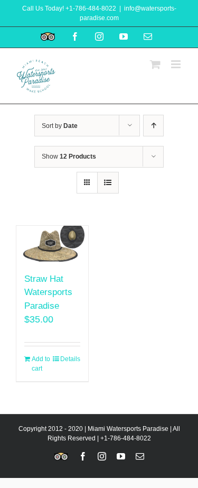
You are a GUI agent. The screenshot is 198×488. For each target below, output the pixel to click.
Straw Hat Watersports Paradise (48, 292)
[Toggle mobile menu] (176, 64)
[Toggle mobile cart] (155, 64)
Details (70, 359)
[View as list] (108, 182)
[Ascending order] (153, 125)
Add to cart (41, 363)
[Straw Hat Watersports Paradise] (52, 243)
